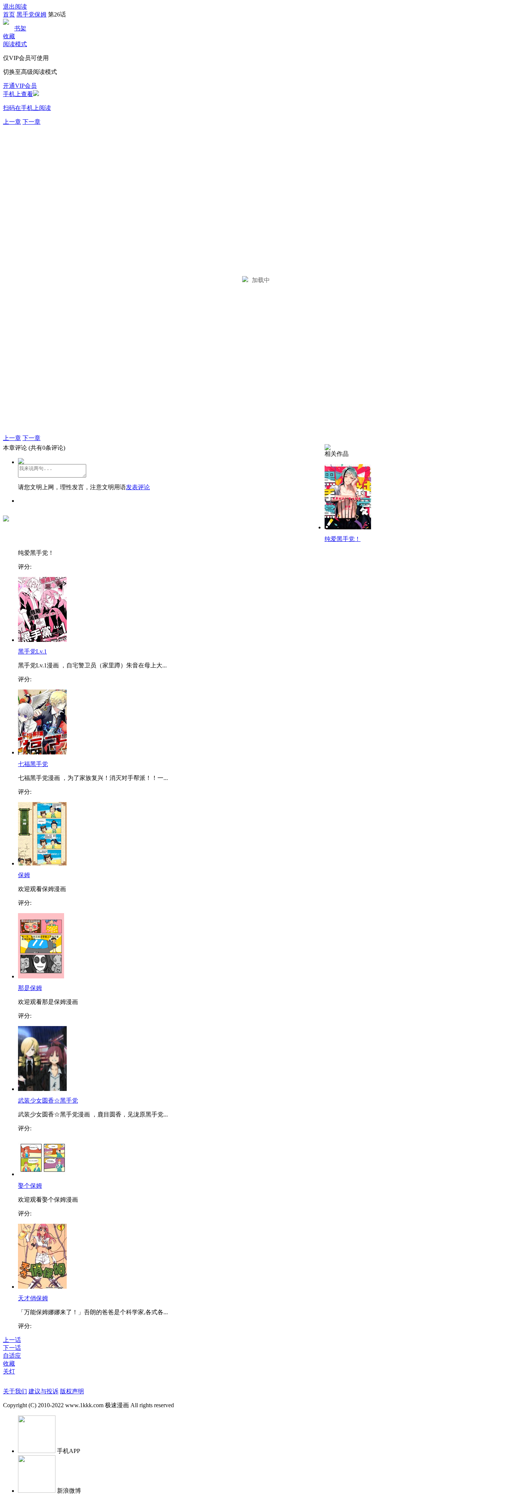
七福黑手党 (33, 764)
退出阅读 (15, 6)
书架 (20, 28)
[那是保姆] (41, 976)
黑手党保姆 (31, 14)
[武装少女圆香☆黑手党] (42, 1089)
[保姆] (42, 863)
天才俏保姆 (33, 1298)
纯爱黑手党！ (343, 539)
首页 (9, 14)
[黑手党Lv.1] (42, 640)
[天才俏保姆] (42, 1286)
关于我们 (15, 1391)
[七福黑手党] (42, 752)
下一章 (31, 122)
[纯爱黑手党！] (348, 527)
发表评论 (138, 487)
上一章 (12, 122)
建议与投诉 (43, 1391)
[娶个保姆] (42, 1174)
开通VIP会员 (20, 86)
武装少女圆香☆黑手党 (48, 1100)
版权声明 (72, 1391)
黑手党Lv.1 (32, 651)
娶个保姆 (30, 1185)
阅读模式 (15, 44)
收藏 (9, 36)
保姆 (24, 875)
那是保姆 (30, 988)
